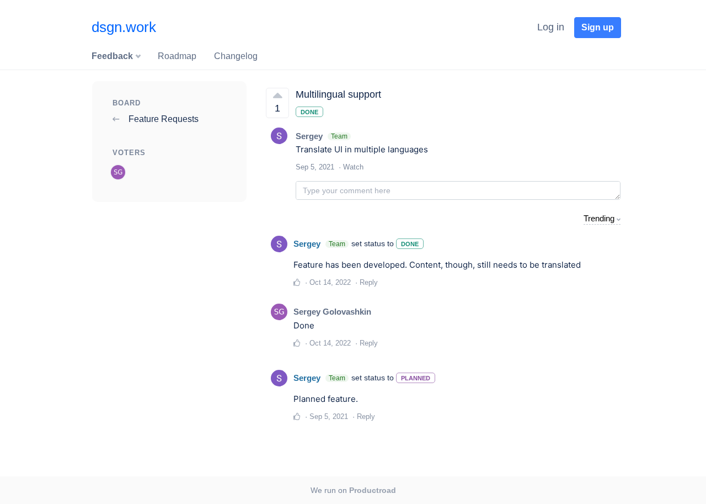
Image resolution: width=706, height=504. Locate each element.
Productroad (372, 490)
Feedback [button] (113, 56)
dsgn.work (124, 27)
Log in (550, 27)
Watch (353, 167)
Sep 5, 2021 (328, 416)
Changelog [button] (236, 56)
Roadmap (177, 56)
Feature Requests (162, 119)
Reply (369, 282)
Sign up (597, 27)
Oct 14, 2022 (330, 282)
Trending (599, 218)
